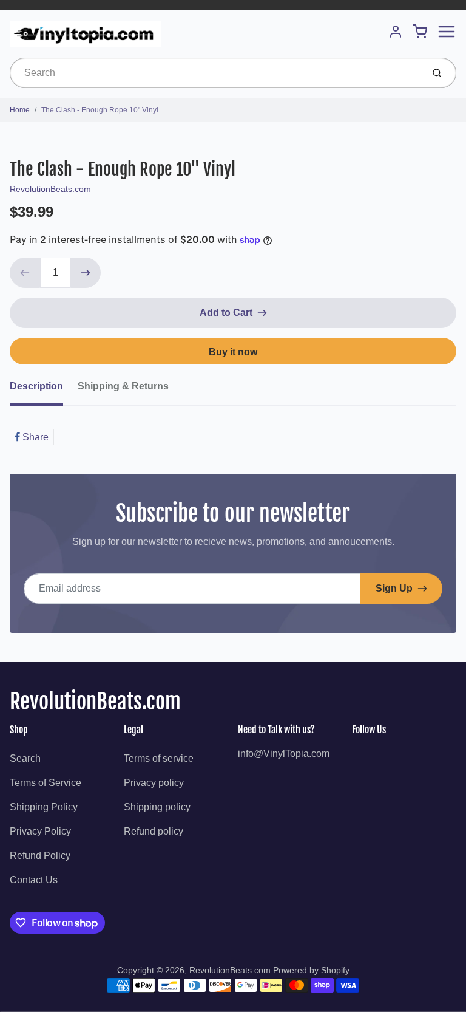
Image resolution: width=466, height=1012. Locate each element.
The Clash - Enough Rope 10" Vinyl (99, 110)
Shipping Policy (44, 807)
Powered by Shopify (311, 970)
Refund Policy (40, 855)
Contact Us (34, 880)
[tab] (44, 390)
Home (20, 110)
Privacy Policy (40, 831)
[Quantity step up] (85, 273)
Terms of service (159, 758)
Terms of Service (45, 783)
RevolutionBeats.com (50, 189)
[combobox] (215, 73)
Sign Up (394, 588)
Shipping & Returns (123, 386)
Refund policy (153, 831)
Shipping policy (157, 807)
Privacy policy (154, 783)
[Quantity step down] (25, 273)
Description (36, 386)
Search (25, 758)
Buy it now (233, 352)
